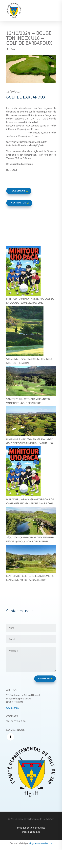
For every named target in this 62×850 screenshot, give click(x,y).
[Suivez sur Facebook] (10, 737)
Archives (10, 49)
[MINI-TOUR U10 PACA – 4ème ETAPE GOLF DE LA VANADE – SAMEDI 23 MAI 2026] (23, 271)
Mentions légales (31, 832)
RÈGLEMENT (17, 190)
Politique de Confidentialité (31, 827)
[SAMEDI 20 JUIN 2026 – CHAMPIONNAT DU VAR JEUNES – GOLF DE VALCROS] (31, 381)
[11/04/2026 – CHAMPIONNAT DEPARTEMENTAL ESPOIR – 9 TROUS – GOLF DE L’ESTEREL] (31, 521)
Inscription (18, 202)
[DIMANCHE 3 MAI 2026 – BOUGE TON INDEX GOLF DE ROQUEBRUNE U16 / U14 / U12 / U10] (31, 421)
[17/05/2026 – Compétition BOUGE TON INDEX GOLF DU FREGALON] (24, 331)
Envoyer (44, 678)
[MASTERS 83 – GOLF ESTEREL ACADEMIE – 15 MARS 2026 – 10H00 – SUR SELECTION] (31, 559)
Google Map (12, 707)
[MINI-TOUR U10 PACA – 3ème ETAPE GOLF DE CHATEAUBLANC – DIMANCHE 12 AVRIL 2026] (23, 471)
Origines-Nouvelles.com (41, 843)
